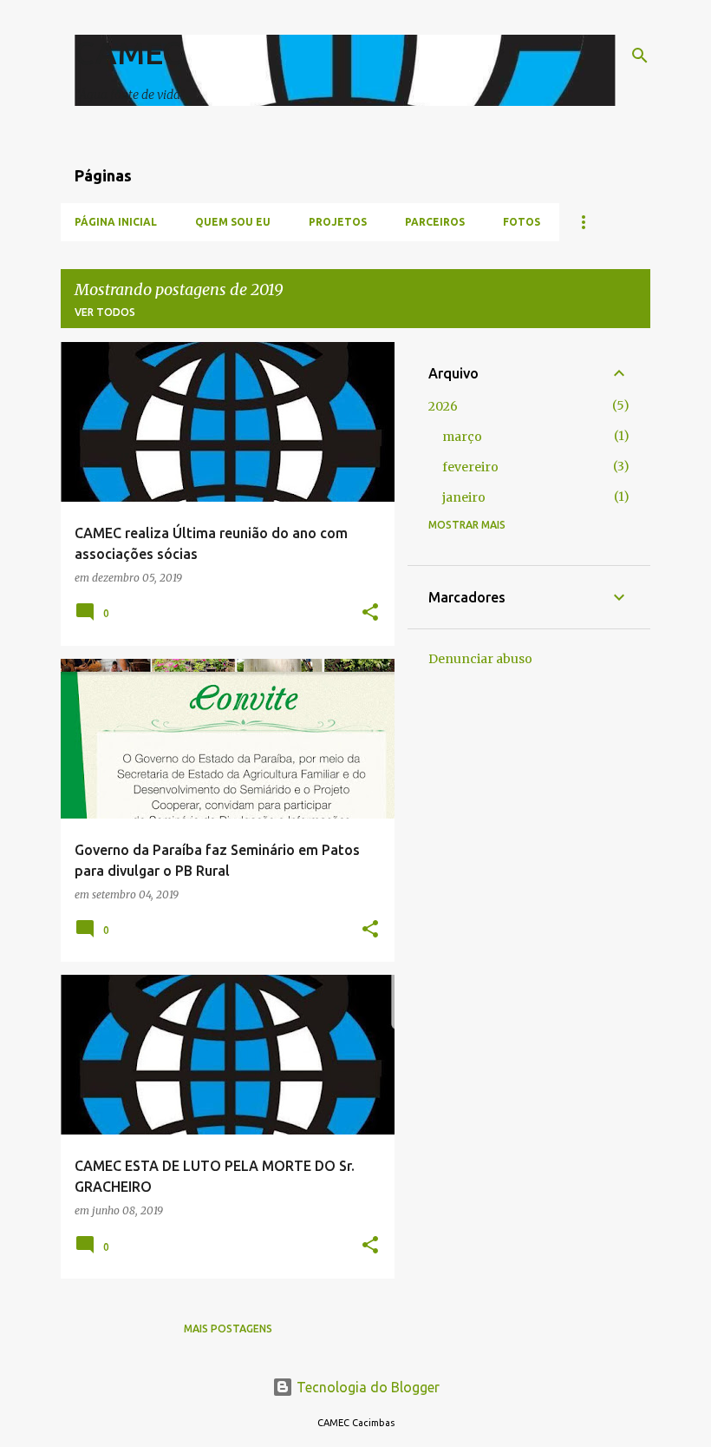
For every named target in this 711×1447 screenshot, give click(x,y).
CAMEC (128, 52)
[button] (370, 613)
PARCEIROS (435, 221)
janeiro (464, 497)
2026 (443, 406)
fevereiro (470, 467)
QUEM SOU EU (233, 221)
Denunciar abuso (480, 659)
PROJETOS (338, 221)
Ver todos (105, 312)
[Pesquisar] (639, 55)
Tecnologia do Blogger (366, 1387)
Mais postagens (228, 1328)
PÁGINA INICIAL (116, 221)
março (462, 436)
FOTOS (521, 221)
